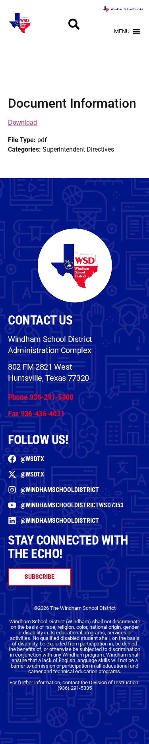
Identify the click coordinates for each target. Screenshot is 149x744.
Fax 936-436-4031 (36, 413)
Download (22, 122)
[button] (122, 31)
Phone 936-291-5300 (41, 397)
